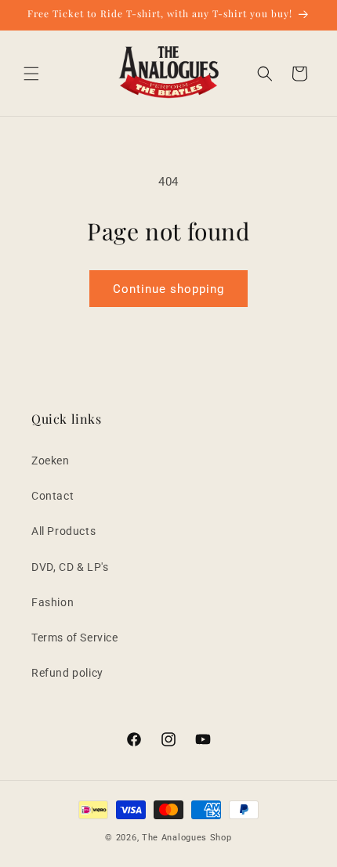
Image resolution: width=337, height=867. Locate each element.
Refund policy (67, 673)
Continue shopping (168, 289)
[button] (31, 73)
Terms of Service (74, 637)
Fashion (52, 602)
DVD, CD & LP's (69, 567)
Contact (52, 495)
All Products (63, 531)
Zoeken (50, 460)
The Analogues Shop (187, 838)
